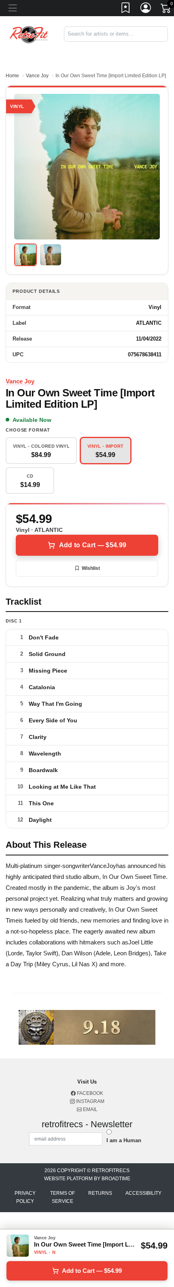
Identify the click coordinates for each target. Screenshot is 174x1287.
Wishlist (91, 568)
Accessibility (143, 1193)
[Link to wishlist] (126, 9)
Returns (100, 1193)
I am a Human (123, 1140)
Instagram (89, 1101)
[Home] (29, 34)
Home (12, 75)
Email (90, 1109)
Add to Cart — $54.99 (92, 545)
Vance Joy (37, 75)
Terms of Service (62, 1197)
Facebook (89, 1093)
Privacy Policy (25, 1197)
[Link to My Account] (146, 9)
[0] (166, 10)
